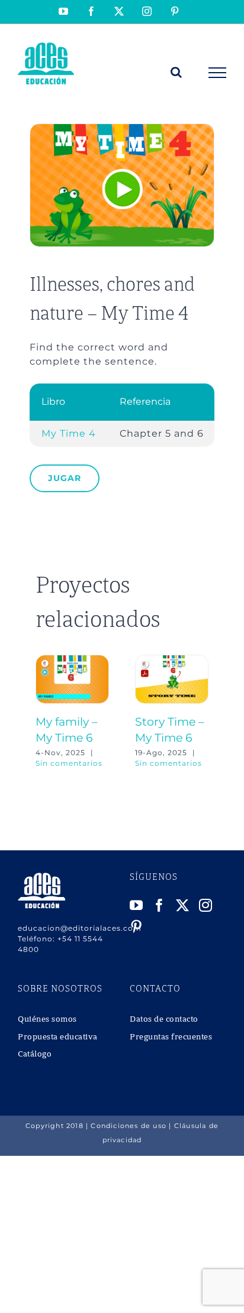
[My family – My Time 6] (72, 660)
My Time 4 (68, 433)
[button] (44, 712)
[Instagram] (206, 905)
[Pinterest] (136, 926)
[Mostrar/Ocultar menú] (217, 72)
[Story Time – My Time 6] (171, 660)
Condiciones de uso (128, 1126)
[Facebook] (159, 905)
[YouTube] (136, 905)
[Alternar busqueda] (176, 72)
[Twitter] (183, 905)
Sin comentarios (69, 763)
